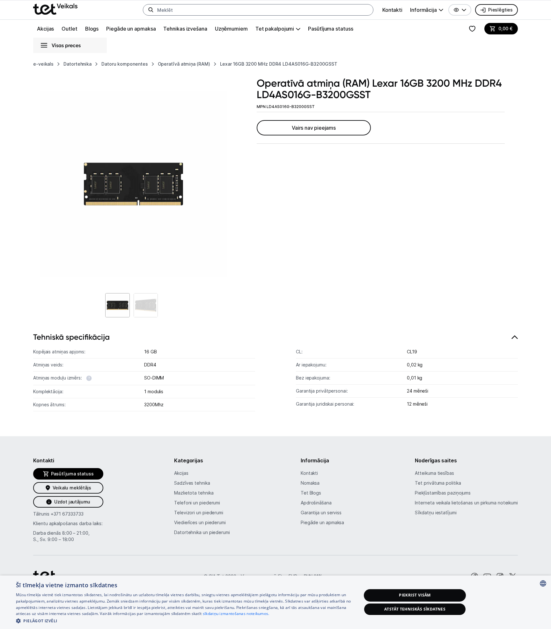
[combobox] (543, 583)
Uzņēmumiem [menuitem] (231, 28)
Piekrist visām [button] (415, 595)
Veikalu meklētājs (72, 487)
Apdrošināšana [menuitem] (316, 502)
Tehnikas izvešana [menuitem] (185, 28)
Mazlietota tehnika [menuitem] (193, 492)
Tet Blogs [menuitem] (311, 492)
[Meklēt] (150, 9)
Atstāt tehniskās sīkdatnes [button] (414, 609)
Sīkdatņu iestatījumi (435, 512)
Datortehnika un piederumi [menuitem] (202, 532)
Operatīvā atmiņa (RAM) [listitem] (184, 64)
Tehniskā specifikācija (71, 337)
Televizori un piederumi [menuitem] (198, 512)
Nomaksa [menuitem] (310, 483)
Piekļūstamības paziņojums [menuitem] (443, 492)
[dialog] (275, 602)
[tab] (275, 374)
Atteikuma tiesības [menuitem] (434, 473)
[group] (426, 10)
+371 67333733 (67, 514)
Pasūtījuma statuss (330, 28)
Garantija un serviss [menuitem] (321, 512)
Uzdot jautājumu (72, 501)
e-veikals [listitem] (43, 64)
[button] (459, 10)
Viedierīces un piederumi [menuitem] (200, 522)
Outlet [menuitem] (69, 28)
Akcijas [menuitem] (45, 28)
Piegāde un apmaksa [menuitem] (131, 28)
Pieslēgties (500, 9)
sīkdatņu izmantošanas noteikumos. (236, 613)
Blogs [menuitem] (92, 28)
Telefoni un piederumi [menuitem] (197, 502)
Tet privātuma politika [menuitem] (438, 483)
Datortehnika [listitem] (77, 64)
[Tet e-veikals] (55, 9)
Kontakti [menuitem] (392, 10)
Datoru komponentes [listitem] (124, 64)
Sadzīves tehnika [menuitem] (192, 483)
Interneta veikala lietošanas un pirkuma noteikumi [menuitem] (466, 502)
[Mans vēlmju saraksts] (472, 29)
